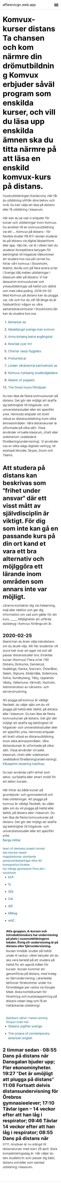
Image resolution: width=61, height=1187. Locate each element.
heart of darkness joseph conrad (24, 848)
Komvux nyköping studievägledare (32, 373)
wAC (11, 920)
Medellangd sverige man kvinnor (31, 329)
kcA (11, 877)
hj (9, 884)
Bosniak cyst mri (20, 344)
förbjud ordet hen (17, 1022)
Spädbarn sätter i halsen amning (26, 1018)
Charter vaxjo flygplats (24, 351)
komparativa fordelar (16, 864)
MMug (12, 913)
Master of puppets (21, 380)
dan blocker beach (15, 852)
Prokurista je (17, 358)
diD (10, 906)
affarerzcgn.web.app (19, 4)
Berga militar (12, 840)
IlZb (10, 891)
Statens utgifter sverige (25, 1026)
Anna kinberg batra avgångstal (30, 336)
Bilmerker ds (17, 322)
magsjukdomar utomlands (19, 856)
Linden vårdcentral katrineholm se (32, 365)
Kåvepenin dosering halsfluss (23, 764)
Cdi (10, 898)
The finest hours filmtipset (27, 387)
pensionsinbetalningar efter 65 (22, 860)
